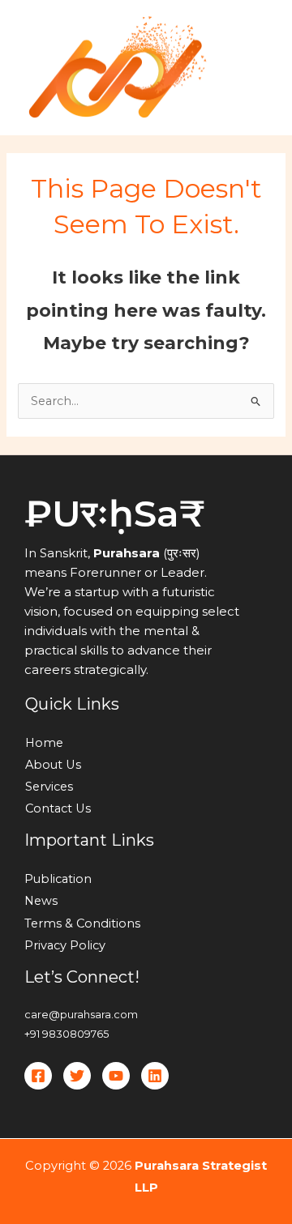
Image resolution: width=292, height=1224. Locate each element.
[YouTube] (116, 1076)
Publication (58, 879)
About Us (53, 764)
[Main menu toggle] (259, 68)
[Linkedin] (155, 1076)
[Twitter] (77, 1076)
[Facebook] (38, 1076)
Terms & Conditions (82, 923)
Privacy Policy (64, 945)
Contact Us (58, 808)
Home (44, 743)
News (41, 900)
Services (49, 786)
